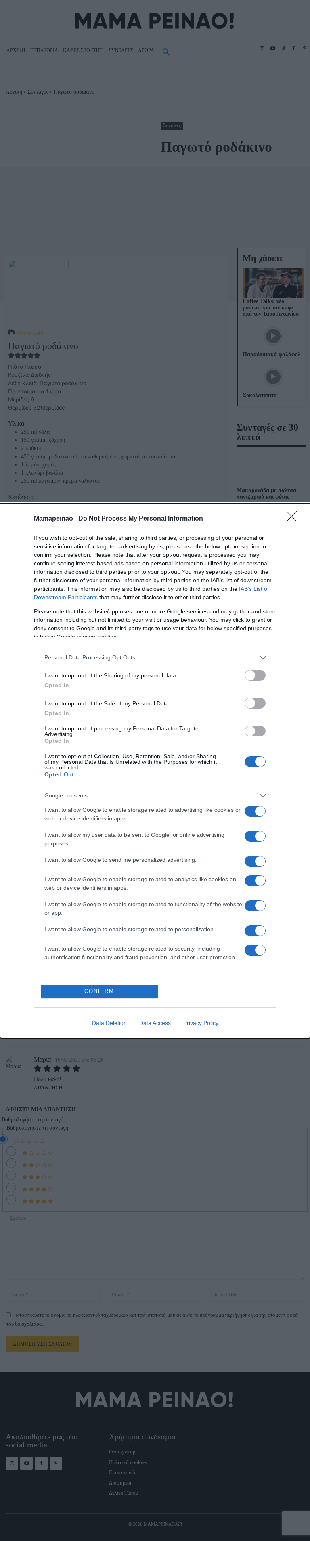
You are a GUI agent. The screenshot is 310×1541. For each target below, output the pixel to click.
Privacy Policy (200, 1023)
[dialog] (155, 770)
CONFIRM (99, 991)
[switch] (255, 675)
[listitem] (155, 657)
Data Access (155, 1023)
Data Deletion (109, 1023)
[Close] (294, 519)
